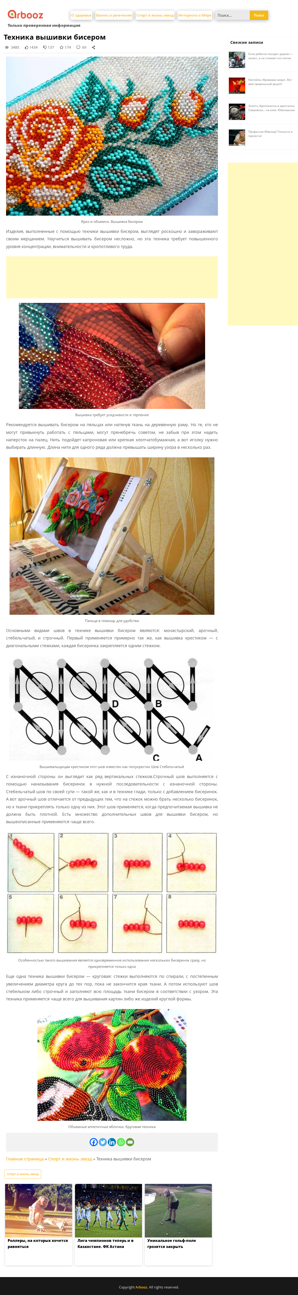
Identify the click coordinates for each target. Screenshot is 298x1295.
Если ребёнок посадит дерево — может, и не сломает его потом (270, 56)
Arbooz (141, 1287)
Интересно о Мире (194, 15)
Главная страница (25, 1159)
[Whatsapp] (121, 1142)
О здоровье (81, 15)
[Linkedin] (112, 1142)
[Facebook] (94, 1142)
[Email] (130, 1142)
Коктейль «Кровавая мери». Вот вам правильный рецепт (270, 82)
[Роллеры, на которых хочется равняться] (38, 1210)
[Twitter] (103, 1142)
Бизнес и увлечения (114, 15)
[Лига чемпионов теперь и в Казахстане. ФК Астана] (108, 1210)
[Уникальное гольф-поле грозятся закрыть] (178, 1210)
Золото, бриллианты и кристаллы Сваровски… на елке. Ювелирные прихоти (271, 110)
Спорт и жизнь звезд (155, 15)
